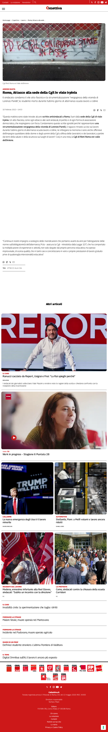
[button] (94, 110)
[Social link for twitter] (92, 2)
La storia (54, 724)
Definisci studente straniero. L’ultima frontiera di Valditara (32, 644)
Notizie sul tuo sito (54, 722)
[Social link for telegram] (106, 2)
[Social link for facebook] (95, 2)
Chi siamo (54, 713)
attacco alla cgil (14, 268)
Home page (6, 20)
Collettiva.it (54, 692)
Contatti (5, 2)
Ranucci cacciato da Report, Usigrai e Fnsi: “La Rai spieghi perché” (39, 376)
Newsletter (26, 2)
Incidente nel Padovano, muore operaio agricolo (27, 632)
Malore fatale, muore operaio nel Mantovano (26, 619)
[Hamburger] (3, 8)
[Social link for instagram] (98, 2)
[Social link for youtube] (102, 2)
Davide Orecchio (7, 526)
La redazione (15, 2)
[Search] (35, 2)
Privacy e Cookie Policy (54, 727)
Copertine (15, 20)
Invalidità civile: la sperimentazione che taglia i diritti (30, 607)
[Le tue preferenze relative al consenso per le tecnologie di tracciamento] (103, 727)
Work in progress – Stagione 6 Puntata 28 (26, 454)
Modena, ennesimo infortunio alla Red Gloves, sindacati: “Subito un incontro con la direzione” (27, 591)
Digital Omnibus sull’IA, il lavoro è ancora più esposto (30, 657)
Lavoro (23, 20)
